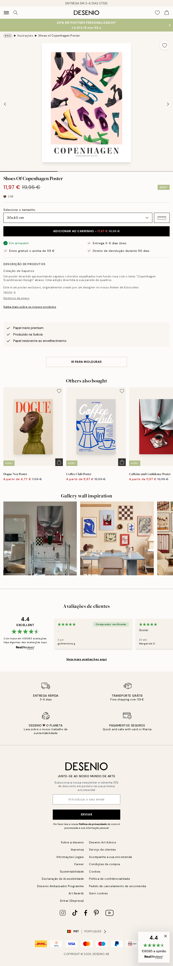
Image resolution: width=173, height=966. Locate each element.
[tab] (29, 170)
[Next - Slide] (168, 104)
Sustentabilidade (72, 871)
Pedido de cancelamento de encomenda (117, 886)
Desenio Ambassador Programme (60, 886)
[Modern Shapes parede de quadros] (117, 538)
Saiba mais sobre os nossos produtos (29, 307)
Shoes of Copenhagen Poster (59, 35)
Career (79, 864)
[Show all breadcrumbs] (7, 36)
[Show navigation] (6, 13)
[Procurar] (15, 13)
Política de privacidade (93, 824)
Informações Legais (70, 857)
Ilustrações (25, 35)
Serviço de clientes (102, 849)
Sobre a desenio (72, 842)
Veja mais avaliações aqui (86, 659)
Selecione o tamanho (19, 210)
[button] (162, 218)
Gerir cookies (98, 893)
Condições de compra (104, 864)
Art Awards (76, 893)
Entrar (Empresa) (72, 901)
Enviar (86, 814)
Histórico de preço (16, 298)
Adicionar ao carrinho (86, 231)
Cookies (95, 871)
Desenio (99, 954)
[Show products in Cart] (166, 13)
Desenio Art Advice (102, 842)
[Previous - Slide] (5, 104)
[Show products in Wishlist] (157, 13)
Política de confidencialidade (109, 879)
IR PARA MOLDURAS (86, 362)
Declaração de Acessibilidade (63, 879)
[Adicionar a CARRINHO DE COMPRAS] (59, 462)
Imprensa (77, 849)
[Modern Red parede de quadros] (40, 538)
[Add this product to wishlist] (164, 45)
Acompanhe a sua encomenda (110, 857)
